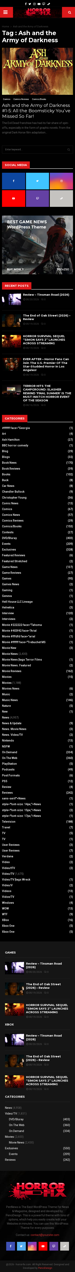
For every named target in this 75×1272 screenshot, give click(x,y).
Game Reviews (11, 572)
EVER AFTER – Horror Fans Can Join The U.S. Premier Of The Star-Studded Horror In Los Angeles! (46, 364)
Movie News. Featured (16, 665)
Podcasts (8, 769)
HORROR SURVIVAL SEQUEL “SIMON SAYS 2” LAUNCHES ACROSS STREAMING (44, 339)
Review (6, 787)
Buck (5, 480)
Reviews (7, 792)
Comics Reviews (21, 99)
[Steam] (48, 4)
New (5, 711)
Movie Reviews (11, 671)
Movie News (10, 653)
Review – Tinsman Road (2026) (46, 294)
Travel (6, 827)
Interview (8, 613)
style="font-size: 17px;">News (21, 815)
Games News (10, 584)
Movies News (10, 688)
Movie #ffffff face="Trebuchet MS (24, 642)
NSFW (6, 746)
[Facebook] (26, 4)
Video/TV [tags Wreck (16, 879)
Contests (8, 532)
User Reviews (11, 844)
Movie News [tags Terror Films (22, 659)
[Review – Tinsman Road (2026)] (11, 300)
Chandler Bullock (13, 491)
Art (4, 433)
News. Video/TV (12, 734)
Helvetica (8, 607)
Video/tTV (8, 868)
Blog (5, 451)
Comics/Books (39, 99)
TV (3, 833)
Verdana (7, 856)
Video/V (7, 885)
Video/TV (8, 873)
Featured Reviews (13, 555)
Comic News (10, 503)
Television (8, 821)
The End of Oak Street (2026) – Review (43, 986)
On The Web (9, 758)
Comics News (11, 514)
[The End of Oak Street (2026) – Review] (11, 320)
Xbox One (8, 925)
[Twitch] (43, 4)
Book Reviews (11, 468)
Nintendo (8, 740)
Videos (6, 891)
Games (6, 578)
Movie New (9, 647)
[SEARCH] (68, 149)
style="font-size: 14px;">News (21, 804)
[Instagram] (34, 4)
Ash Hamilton (11, 439)
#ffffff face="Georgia (16, 428)
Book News (9, 462)
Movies (7, 676)
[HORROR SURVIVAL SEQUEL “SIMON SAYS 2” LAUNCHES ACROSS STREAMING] (11, 341)
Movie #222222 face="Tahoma (22, 624)
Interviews (8, 619)
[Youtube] (39, 4)
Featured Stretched (14, 561)
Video (6, 862)
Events (6, 543)
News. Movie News (14, 729)
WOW (5, 908)
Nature (6, 705)
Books (6, 474)
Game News (10, 567)
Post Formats (11, 775)
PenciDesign (45, 1268)
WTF (5, 914)
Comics (6, 99)
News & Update (11, 723)
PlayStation (9, 763)
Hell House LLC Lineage (17, 601)
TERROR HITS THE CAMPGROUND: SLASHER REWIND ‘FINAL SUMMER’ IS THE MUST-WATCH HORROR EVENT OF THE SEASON (47, 393)
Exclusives (9, 549)
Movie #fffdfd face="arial (18, 636)
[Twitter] (30, 4)
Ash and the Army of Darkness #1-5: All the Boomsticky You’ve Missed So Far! (36, 111)
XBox (5, 920)
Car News (8, 485)
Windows (8, 902)
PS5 (4, 781)
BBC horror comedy (15, 445)
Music (6, 694)
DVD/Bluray (9, 538)
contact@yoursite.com (45, 1235)
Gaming (7, 590)
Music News (10, 700)
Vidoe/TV (8, 896)
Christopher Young (14, 497)
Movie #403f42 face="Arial (19, 630)
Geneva (7, 596)
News (5, 717)
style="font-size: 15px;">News (21, 810)
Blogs (6, 457)
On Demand (9, 752)
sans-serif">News (14, 798)
